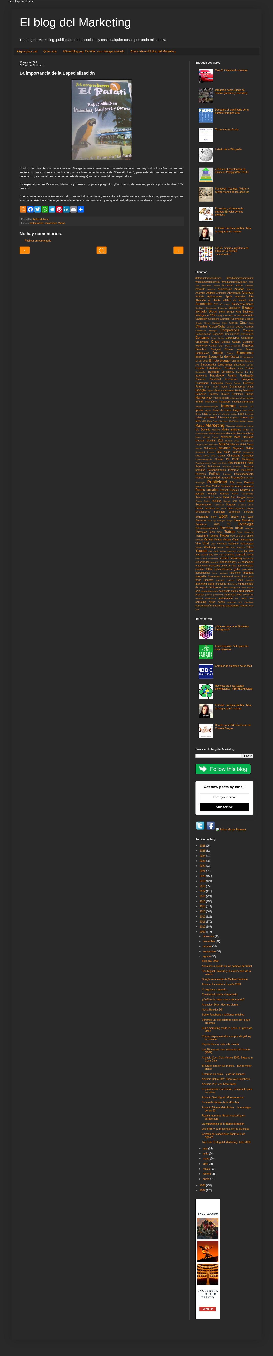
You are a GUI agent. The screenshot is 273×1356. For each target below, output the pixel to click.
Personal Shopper (231, 466)
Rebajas (225, 486)
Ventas (218, 539)
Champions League (242, 319)
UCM (232, 536)
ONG (213, 456)
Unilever (199, 540)
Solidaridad (201, 516)
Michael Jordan (210, 437)
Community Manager (206, 331)
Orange (219, 459)
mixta (241, 583)
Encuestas (239, 364)
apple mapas (219, 551)
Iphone (199, 410)
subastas (231, 602)
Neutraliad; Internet (204, 452)
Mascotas (230, 426)
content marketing (231, 558)
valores (244, 605)
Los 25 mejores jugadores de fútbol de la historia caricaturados (231, 251)
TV (228, 524)
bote (221, 555)
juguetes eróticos (225, 580)
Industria (249, 398)
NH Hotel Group (244, 444)
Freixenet (248, 383)
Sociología (234, 511)
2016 (203, 896)
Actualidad (227, 285)
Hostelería (237, 394)
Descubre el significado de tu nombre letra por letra (232, 111)
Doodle (218, 352)
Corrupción (247, 338)
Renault (224, 493)
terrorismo (248, 602)
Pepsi (250, 462)
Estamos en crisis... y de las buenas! (223, 1073)
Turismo (213, 535)
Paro (230, 462)
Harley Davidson (244, 390)
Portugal (227, 474)
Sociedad (219, 511)
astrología (231, 551)
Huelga (249, 394)
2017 (203, 891)
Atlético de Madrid (234, 300)
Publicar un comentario (38, 240)
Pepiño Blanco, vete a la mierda (220, 1044)
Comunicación (203, 334)
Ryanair (226, 501)
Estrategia (230, 368)
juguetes (208, 580)
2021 (203, 871)
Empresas (225, 364)
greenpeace (247, 569)
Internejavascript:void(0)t (206, 406)
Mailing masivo (246, 421)
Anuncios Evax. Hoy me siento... (221, 1004)
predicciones (246, 590)
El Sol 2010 (201, 360)
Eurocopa (213, 371)
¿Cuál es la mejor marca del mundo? (223, 999)
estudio (249, 565)
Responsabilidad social (208, 497)
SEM (234, 501)
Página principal (27, 51)
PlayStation (247, 470)
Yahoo (249, 547)
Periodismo (213, 466)
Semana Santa (246, 505)
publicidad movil (233, 594)
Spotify (234, 516)
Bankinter (199, 308)
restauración (36, 223)
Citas (251, 323)
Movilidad (248, 437)
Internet (228, 405)
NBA (232, 444)
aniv (210, 551)
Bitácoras (222, 308)
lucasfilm (249, 580)
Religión (212, 493)
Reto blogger (238, 497)
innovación (214, 576)
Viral (205, 543)
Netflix (249, 448)
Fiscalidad (215, 379)
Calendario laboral (231, 315)
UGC (238, 536)
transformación (203, 605)
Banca (249, 304)
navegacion (234, 587)
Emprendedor (208, 364)
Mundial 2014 (214, 440)
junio (206, 1153)
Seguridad (219, 505)
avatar (240, 551)
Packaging (247, 459)
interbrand (227, 576)
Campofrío (247, 315)
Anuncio (247, 292)
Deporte (247, 345)
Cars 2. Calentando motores (231, 70)
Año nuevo (224, 304)
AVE (197, 286)
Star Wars (247, 516)
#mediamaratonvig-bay (234, 282)
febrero (207, 1173)
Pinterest (233, 469)
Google (200, 390)
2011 (203, 921)
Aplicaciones (214, 296)
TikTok (219, 532)
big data (248, 551)
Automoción (203, 304)
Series (199, 508)
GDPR (216, 387)
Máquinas (213, 444)
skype (212, 602)
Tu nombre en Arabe (226, 129)
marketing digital (204, 583)
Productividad (212, 477)
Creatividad (201, 341)
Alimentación (225, 289)
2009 (203, 931)
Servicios (210, 508)
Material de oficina (244, 426)
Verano (227, 539)
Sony (213, 516)
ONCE (206, 456)
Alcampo (211, 289)
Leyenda (249, 414)
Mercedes (231, 433)
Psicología (200, 482)
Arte (251, 296)
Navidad (224, 448)
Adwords (200, 289)
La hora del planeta (219, 414)
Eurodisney (228, 371)
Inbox (242, 398)
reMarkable (248, 595)
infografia (248, 572)
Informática (211, 401)
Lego (241, 413)
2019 (203, 881)
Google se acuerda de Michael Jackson (225, 979)
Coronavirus (232, 337)
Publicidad (217, 481)
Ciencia (233, 323)
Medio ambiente (231, 429)
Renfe (235, 493)
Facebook (217, 375)
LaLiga (234, 414)
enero (206, 1178)
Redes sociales (206, 489)
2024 (203, 855)
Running (216, 500)
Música (224, 444)
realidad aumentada (205, 598)
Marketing (214, 425)
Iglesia (225, 397)
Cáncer (213, 345)
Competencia (229, 330)
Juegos (236, 410)
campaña (241, 554)
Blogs (213, 311)
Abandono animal (211, 286)
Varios (61, 223)
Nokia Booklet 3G (212, 1009)
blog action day (204, 554)
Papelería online (203, 463)
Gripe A (210, 390)
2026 (203, 845)
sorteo (221, 602)
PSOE (235, 459)
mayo (206, 1158)
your (197, 609)
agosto (207, 956)
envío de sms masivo (232, 565)
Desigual (216, 349)
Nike (219, 451)
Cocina (239, 326)
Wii (227, 547)
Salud (250, 500)
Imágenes (234, 398)
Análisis (199, 296)
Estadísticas (214, 368)
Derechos (200, 349)
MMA (204, 421)
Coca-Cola (217, 326)
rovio (251, 598)
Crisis (215, 341)
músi (226, 587)
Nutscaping (248, 452)
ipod (244, 576)
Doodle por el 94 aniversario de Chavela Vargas (233, 727)
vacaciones (51, 223)
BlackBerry (234, 308)
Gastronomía (237, 386)
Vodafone (233, 543)
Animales (221, 293)
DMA (227, 346)
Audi (250, 300)
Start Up (211, 520)
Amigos (250, 289)
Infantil (199, 401)
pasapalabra (207, 591)
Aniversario (233, 292)
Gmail (250, 386)
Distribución (202, 352)
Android (210, 292)
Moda (237, 436)
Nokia (227, 451)
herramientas (202, 572)
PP (227, 459)
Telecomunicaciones (206, 528)
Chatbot (216, 323)
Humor (200, 397)
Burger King (234, 311)
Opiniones (247, 455)
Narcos (198, 448)
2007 (203, 1190)
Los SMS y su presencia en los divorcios (225, 1128)
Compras (248, 330)
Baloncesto (238, 304)
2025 (203, 850)
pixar (215, 591)
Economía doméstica (223, 356)
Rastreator (200, 486)
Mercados (220, 433)
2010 (203, 926)
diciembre (209, 936)
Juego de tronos (221, 410)
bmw (216, 555)
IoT (251, 406)
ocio (197, 591)
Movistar (200, 440)
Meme (212, 433)
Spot (223, 516)
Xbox (233, 547)
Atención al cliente (207, 300)
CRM (212, 315)
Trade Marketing (245, 532)
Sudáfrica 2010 (207, 524)
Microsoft (226, 436)
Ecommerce (244, 352)
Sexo (230, 508)
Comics (249, 326)
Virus (213, 544)
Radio (239, 482)
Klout (244, 410)
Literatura (223, 417)
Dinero (249, 349)
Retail (226, 497)
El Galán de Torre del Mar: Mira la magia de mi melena (233, 230)
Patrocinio (240, 462)
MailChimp (234, 421)
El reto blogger (219, 360)
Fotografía (247, 379)
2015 (203, 901)
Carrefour (225, 319)
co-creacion (213, 558)
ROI (232, 482)
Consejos (218, 334)
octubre (207, 946)
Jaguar (208, 410)
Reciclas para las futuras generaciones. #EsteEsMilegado (233, 687)
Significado (240, 508)
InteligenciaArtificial (242, 401)
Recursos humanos (242, 486)
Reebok (224, 490)
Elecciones (238, 360)
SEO (242, 500)
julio (205, 1148)
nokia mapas (247, 587)
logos (240, 580)
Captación (201, 318)
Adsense (249, 286)
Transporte (201, 535)
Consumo (202, 337)
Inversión (243, 406)
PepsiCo (200, 466)
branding (229, 554)
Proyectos (248, 478)
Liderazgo (200, 417)
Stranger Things (224, 520)
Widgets (220, 547)
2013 (203, 911)
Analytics (200, 293)
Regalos (234, 490)
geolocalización (223, 569)
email (198, 565)
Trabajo (229, 531)
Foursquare (201, 382)
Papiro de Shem (219, 463)
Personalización (216, 469)
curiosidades (202, 562)
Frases (228, 383)
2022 (203, 865)
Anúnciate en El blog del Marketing (153, 51)
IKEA (209, 397)
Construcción (232, 334)
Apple (228, 296)
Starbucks (200, 520)
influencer (235, 572)
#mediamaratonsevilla (207, 282)
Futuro (199, 386)
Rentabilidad (247, 494)
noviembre (209, 941)
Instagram (224, 401)
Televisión (201, 531)
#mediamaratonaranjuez (240, 278)
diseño (223, 561)
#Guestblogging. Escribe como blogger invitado (93, 51)
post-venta (224, 591)
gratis (237, 569)
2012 (203, 916)
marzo (207, 1168)
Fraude (237, 383)
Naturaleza (210, 448)
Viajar (235, 539)
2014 (203, 906)
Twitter (224, 535)
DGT (221, 345)
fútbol (209, 569)
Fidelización (246, 375)
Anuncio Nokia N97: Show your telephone (226, 1078)
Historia (225, 394)
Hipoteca (214, 394)
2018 (203, 886)
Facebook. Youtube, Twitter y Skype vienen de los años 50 (232, 190)
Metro (198, 437)
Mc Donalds (202, 429)
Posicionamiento (243, 473)
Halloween (228, 390)
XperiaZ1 (241, 547)
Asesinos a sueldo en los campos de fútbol (227, 966)
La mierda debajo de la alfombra (220, 1102)
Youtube (201, 550)
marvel (234, 584)
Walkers (199, 547)
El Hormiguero (246, 357)
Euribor (249, 368)
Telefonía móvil (231, 528)
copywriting (248, 558)
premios (199, 594)
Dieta (239, 349)
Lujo (251, 417)
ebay (238, 562)
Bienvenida (211, 308)
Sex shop (221, 508)
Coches (230, 327)
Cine (243, 322)
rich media (240, 598)
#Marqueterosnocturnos (208, 278)
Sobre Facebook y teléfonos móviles (223, 1014)
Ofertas (221, 455)
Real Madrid (213, 486)
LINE (205, 413)
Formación (231, 379)
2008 (203, 1185)
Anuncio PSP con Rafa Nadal (219, 1083)
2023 (203, 860)
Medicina (216, 430)
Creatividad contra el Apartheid (219, 994)
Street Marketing (243, 520)
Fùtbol (208, 387)
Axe (216, 304)
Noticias (236, 452)
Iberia (218, 397)
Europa (239, 372)
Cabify (219, 315)
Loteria (243, 417)
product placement (214, 595)
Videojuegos (246, 539)
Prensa (199, 477)
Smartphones (202, 511)
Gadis (224, 386)
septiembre (209, 951)
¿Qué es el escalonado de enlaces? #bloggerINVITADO (231, 171)
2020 (251, 282)
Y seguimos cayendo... (215, 989)
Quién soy (50, 51)
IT (214, 398)
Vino (198, 543)
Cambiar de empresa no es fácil (233, 665)
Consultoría (247, 334)
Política (214, 473)
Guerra (218, 390)
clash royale (201, 558)
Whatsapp (210, 547)
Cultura (236, 341)
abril (205, 1163)
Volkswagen (246, 543)
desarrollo (214, 562)
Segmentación (203, 504)
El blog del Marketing (75, 22)
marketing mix (223, 583)
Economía (201, 356)
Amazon (239, 289)
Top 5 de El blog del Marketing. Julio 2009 (226, 1142)
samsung (200, 601)
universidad (218, 605)
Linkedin (212, 417)
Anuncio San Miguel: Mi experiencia (222, 1097)
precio (234, 591)
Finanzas (200, 379)
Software (248, 511)
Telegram (249, 528)
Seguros (231, 504)
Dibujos (229, 349)
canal (250, 554)
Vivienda (222, 543)
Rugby (207, 501)
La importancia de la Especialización (223, 1123)
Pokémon (200, 474)
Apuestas (240, 296)
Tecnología (245, 524)
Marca (199, 425)
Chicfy (224, 323)
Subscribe (224, 807)
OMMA (198, 456)
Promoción (237, 477)
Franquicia (217, 383)
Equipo (250, 365)
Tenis (212, 532)
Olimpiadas (233, 455)
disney (232, 561)
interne (237, 576)
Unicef (249, 535)
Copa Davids (217, 338)
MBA (198, 421)
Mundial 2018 (232, 441)
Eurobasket (200, 372)
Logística (234, 417)
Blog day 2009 (210, 960)
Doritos (230, 353)
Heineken (200, 393)
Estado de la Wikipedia (228, 149)
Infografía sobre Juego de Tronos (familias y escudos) (231, 91)
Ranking (248, 482)
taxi (240, 602)
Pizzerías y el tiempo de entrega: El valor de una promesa (229, 211)
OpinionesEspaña (203, 459)
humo (214, 573)
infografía (200, 576)
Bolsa (222, 311)
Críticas (226, 341)
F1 (246, 371)
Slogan (250, 508)
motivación (215, 587)
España (199, 368)
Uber (243, 536)
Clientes (201, 326)
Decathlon (235, 346)
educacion (247, 561)
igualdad (224, 573)
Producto (225, 477)
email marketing (211, 565)
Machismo (223, 421)
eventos (199, 569)
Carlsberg (213, 319)
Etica (240, 368)
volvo (251, 606)
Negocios (238, 448)
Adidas (239, 285)
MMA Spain (212, 421)
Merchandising (245, 433)
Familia (232, 375)
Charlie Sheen (202, 323)
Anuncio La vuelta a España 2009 (221, 984)
